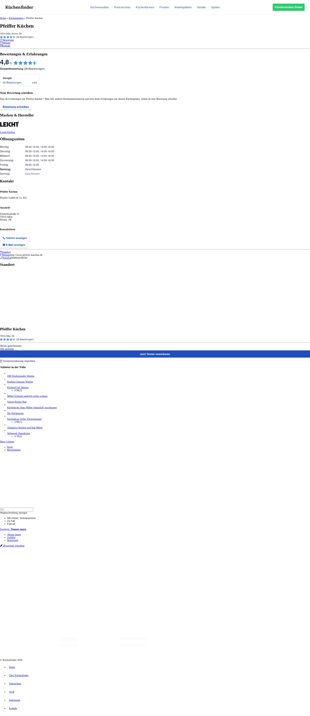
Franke (111, 558)
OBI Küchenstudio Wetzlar (20, 376)
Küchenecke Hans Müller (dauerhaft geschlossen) (32, 407)
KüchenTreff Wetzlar (18, 387)
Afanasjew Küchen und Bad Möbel (25, 427)
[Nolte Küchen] (197, 646)
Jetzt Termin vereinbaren (155, 354)
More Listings (7, 441)
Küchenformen (145, 7)
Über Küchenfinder (17, 576)
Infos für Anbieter (16, 588)
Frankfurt (89, 558)
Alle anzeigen (7, 349)
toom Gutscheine (76, 561)
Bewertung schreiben (16, 106)
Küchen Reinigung (16, 570)
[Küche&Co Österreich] (244, 646)
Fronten (164, 7)
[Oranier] (168, 646)
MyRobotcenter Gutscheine (111, 561)
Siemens (118, 558)
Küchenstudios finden (288, 7)
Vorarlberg (50, 558)
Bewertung (12, 540)
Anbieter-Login (17, 597)
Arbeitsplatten (183, 7)
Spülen (215, 7)
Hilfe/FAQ (12, 579)
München (40, 558)
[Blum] (69, 646)
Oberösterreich (62, 558)
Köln (97, 558)
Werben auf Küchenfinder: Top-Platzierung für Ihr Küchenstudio (40, 591)
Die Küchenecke (15, 413)
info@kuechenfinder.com (65, 603)
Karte (10, 447)
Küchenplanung (15, 567)
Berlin (23, 558)
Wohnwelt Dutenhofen (18, 433)
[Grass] (99, 646)
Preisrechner (122, 7)
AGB (11, 692)
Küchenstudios (99, 7)
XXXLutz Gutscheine (41, 561)
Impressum (14, 700)
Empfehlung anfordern (18, 555)
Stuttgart (103, 558)
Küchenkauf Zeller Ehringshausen (24, 419)
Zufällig (11, 537)
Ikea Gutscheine (24, 561)
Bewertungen (13, 450)
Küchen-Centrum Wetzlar (20, 381)
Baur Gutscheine (91, 561)
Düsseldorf (79, 558)
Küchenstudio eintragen (19, 594)
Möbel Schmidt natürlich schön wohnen (27, 396)
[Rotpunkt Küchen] (218, 646)
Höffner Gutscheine (132, 561)
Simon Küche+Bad (16, 402)
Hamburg (31, 558)
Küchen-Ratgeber (16, 573)
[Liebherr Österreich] (132, 646)
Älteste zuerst (14, 534)
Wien (71, 558)
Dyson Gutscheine (60, 561)
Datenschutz (15, 683)
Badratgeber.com (15, 582)
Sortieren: (13, 529)
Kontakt (13, 708)
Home (3, 18)
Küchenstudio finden (17, 552)
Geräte (201, 7)
